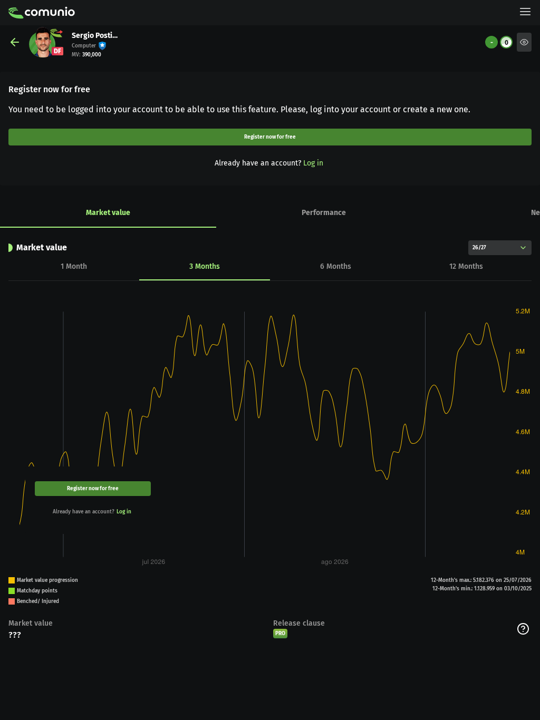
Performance (324, 212)
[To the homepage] (41, 12)
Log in (313, 163)
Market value (108, 212)
